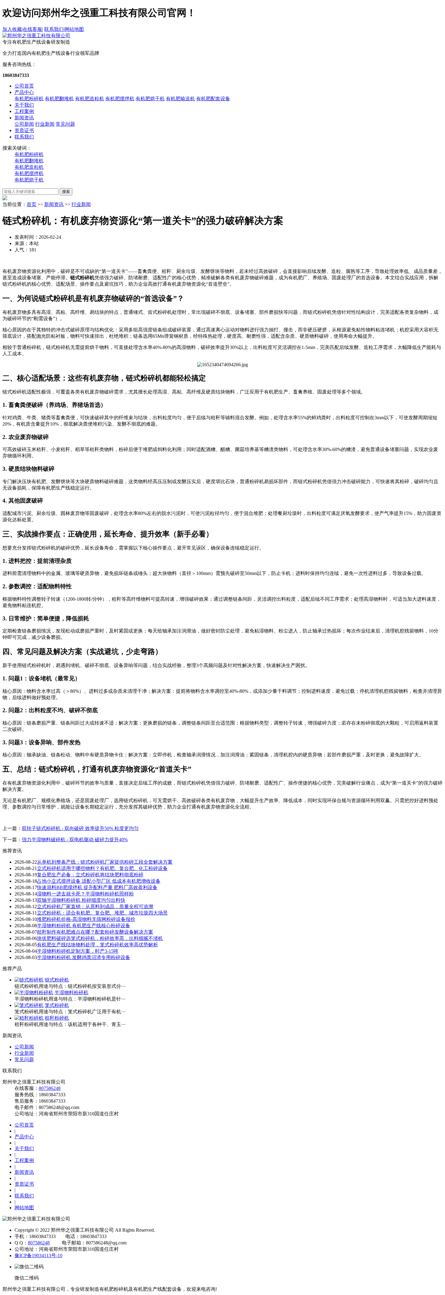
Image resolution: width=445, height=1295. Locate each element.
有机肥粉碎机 (29, 98)
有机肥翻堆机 (59, 98)
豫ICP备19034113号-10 (38, 1255)
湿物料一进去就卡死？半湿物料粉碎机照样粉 (85, 893)
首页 (31, 204)
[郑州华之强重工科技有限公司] (36, 35)
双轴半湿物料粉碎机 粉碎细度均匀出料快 (81, 900)
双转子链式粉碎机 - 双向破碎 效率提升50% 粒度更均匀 (80, 828)
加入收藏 (12, 29)
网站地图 (74, 29)
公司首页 (24, 85)
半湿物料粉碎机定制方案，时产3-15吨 (77, 951)
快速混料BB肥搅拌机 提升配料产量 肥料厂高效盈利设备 (97, 887)
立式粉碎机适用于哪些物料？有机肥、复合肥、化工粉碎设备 (102, 868)
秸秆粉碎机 (57, 1018)
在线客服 (32, 29)
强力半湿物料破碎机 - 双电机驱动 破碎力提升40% (75, 839)
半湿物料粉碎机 (71, 992)
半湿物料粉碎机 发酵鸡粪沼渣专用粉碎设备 (83, 957)
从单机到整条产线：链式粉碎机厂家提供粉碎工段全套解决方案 (105, 862)
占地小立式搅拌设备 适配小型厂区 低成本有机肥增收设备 (98, 881)
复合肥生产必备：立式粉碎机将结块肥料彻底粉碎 (90, 874)
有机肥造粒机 (89, 98)
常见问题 (65, 124)
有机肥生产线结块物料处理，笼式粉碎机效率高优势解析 (97, 944)
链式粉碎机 (57, 979)
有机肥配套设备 (213, 98)
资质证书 (24, 130)
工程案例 (24, 111)
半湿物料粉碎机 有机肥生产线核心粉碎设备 (83, 925)
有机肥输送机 (180, 98)
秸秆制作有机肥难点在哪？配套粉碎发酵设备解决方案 (95, 932)
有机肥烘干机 (150, 98)
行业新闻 (44, 124)
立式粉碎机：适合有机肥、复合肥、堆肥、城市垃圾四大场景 (102, 912)
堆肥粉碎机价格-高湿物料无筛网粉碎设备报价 (86, 919)
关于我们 (24, 105)
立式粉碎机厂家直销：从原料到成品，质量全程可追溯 (95, 906)
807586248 (50, 1088)
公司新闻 (24, 124)
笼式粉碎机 (57, 1005)
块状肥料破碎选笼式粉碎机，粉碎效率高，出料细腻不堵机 (100, 938)
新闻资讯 (24, 117)
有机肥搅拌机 (119, 98)
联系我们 (54, 29)
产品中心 (24, 92)
